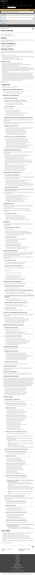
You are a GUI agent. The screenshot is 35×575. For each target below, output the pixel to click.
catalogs (5, 573)
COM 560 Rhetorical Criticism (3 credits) (13, 467)
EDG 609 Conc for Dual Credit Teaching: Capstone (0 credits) (17, 433)
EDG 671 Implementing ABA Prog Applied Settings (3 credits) (16, 359)
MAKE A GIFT (25, 5)
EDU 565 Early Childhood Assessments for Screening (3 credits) (16, 141)
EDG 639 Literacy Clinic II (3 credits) (12, 241)
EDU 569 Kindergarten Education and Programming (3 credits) (16, 133)
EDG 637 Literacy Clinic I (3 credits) (11, 240)
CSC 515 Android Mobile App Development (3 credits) (15, 419)
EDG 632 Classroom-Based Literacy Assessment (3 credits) (15, 239)
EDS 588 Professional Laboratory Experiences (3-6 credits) (15, 134)
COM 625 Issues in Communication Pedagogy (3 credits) (16, 460)
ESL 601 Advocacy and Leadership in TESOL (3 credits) (14, 317)
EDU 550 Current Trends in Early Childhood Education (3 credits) (16, 138)
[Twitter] (16, 564)
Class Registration (21, 550)
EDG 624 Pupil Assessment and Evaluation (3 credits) (14, 104)
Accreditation (17, 558)
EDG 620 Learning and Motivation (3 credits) (13, 111)
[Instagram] (19, 564)
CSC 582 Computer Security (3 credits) (13, 428)
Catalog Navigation (5, 25)
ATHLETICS (17, 5)
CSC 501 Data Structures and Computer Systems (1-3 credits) (17, 411)
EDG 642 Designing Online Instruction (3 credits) (14, 299)
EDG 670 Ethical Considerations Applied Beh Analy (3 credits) (16, 358)
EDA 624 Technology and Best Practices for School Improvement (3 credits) (18, 293)
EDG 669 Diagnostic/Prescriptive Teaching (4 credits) (14, 200)
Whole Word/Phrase (5, 20)
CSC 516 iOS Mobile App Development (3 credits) (15, 420)
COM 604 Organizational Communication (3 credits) (15, 468)
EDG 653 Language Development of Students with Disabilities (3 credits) (17, 196)
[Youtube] (20, 564)
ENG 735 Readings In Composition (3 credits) (14, 510)
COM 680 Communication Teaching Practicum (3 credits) (16, 461)
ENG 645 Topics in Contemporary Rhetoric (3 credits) (15, 515)
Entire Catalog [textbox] (3, 16)
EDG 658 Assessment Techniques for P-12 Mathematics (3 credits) (15, 168)
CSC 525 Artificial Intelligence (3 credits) (13, 421)
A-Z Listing (17, 562)
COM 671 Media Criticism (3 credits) (12, 472)
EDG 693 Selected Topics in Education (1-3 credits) (14, 232)
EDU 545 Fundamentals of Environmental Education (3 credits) (16, 262)
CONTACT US (30, 5)
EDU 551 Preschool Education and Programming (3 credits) (15, 130)
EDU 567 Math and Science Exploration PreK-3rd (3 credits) (15, 143)
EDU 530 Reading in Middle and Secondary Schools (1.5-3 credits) (17, 247)
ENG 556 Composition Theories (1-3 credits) (14, 507)
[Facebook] (14, 564)
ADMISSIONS (12, 5)
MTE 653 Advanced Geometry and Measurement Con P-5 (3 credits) (16, 392)
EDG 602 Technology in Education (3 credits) (13, 110)
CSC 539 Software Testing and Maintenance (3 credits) (15, 413)
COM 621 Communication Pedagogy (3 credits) (14, 459)
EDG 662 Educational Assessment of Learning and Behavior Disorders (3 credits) (19, 183)
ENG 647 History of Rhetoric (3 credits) (13, 516)
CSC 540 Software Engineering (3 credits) (13, 423)
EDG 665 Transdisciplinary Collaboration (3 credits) (14, 197)
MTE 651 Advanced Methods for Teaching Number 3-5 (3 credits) (15, 389)
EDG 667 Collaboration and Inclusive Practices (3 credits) (15, 115)
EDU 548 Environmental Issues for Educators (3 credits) (15, 279)
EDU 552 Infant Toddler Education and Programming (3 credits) (16, 131)
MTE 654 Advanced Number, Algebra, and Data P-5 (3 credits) (15, 393)
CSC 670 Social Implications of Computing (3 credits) (15, 429)
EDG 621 (11, 210)
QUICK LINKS (5, 3)
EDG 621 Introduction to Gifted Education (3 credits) (14, 215)
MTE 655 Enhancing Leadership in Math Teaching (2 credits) (14, 394)
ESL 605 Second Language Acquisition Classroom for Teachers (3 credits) (17, 318)
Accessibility (17, 561)
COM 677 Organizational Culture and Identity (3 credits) (16, 473)
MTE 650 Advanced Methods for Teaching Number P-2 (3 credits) (15, 388)
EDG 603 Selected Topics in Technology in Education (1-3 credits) (16, 300)
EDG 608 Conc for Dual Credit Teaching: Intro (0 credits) (16, 405)
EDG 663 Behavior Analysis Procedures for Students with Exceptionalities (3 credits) (18, 161)
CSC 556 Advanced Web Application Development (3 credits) (16, 424)
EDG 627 (7, 211)
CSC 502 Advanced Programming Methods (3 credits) (15, 412)
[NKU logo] (4, 1)
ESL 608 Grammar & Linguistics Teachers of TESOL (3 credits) (15, 322)
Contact (17, 557)
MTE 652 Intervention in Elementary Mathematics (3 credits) (14, 390)
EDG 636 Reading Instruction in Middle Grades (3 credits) (16, 248)
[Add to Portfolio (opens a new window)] (32, 546)
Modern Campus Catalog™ (27, 573)
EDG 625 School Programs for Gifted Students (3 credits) (15, 218)
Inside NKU (3, 550)
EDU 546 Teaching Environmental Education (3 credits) (15, 263)
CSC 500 (12, 437)
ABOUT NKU (3, 5)
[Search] (8, 7)
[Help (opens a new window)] (33, 28)
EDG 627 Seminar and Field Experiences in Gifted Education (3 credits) (17, 219)
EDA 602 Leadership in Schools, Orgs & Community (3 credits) (14, 91)
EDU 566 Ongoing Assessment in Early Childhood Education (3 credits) (17, 142)
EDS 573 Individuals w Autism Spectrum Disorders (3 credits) (16, 353)
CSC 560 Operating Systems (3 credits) (13, 425)
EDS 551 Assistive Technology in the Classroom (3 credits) (15, 129)
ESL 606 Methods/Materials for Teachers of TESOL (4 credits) (15, 321)
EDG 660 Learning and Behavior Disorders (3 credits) (13, 157)
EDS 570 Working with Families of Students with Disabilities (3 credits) (17, 147)
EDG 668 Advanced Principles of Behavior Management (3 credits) (16, 198)
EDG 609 (26, 493)
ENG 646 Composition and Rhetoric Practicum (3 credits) (16, 508)
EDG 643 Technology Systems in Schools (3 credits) (14, 304)
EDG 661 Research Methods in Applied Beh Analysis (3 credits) (16, 354)
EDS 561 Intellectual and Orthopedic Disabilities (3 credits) (14, 158)
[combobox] (17, 12)
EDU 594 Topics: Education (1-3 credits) (12, 276)
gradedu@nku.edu (4, 46)
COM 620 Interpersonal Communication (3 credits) (15, 469)
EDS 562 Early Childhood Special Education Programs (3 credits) (16, 146)
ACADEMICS (8, 5)
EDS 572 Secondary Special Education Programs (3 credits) (14, 167)
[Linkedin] (17, 564)
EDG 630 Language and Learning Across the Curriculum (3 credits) (16, 112)
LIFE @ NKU (21, 5)
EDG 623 (15, 210)
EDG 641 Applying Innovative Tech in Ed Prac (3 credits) (15, 292)
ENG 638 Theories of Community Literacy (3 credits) (15, 514)
